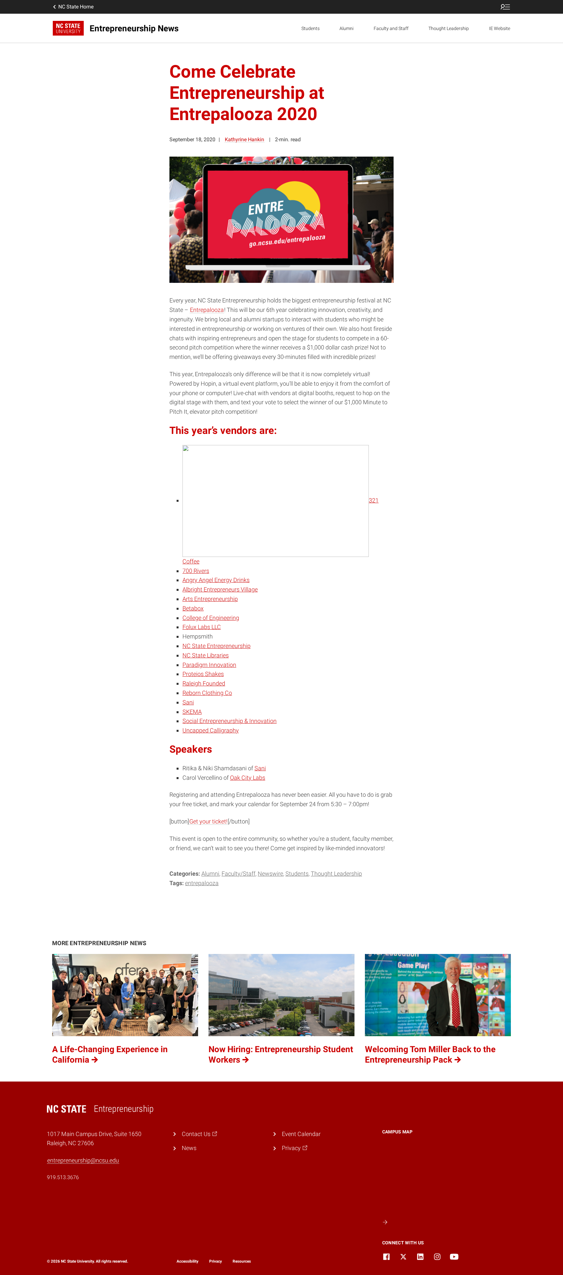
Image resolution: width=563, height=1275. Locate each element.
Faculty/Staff (238, 873)
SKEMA (192, 711)
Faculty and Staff (391, 28)
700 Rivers (195, 570)
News (189, 1147)
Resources (242, 1261)
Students (310, 28)
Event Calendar (301, 1133)
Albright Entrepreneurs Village (220, 589)
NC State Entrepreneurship (216, 645)
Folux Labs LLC (201, 626)
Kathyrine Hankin (244, 139)
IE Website (499, 28)
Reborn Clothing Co (207, 692)
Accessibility (187, 1261)
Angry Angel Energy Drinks (216, 579)
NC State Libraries (205, 655)
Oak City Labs (247, 777)
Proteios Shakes (203, 673)
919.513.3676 (63, 1177)
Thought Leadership (448, 28)
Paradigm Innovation (209, 664)
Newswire (270, 873)
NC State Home (76, 7)
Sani (188, 702)
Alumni (346, 28)
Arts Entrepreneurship (210, 598)
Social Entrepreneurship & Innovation (229, 720)
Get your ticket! (208, 821)
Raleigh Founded (203, 683)
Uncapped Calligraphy (210, 730)
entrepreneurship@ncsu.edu (83, 1160)
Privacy (215, 1261)
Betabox (193, 608)
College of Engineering (210, 617)
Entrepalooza (207, 309)
